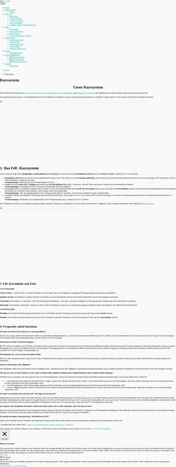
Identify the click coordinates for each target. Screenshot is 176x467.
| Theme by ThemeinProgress (37, 425)
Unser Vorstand (15, 18)
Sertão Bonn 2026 (16, 40)
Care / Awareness (16, 23)
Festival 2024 (15, 46)
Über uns (8, 14)
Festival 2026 (10, 38)
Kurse (7, 27)
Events (7, 51)
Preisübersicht (148, 204)
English (20, 59)
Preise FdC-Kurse (16, 31)
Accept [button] (94, 429)
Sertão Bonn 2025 (16, 44)
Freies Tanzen (15, 33)
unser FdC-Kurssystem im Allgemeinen (40, 93)
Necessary (7, 457)
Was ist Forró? (10, 10)
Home (7, 8)
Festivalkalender (16, 53)
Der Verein (14, 16)
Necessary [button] (4, 455)
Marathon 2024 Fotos (18, 49)
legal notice (14, 66)
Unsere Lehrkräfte (16, 21)
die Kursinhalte (65, 93)
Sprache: (8, 55)
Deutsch (21, 57)
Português (23, 62)
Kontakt (8, 64)
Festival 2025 (15, 42)
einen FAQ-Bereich (86, 93)
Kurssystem (14, 29)
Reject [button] (99, 429)
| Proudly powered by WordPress (60, 425)
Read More (106, 429)
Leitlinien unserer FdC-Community (23, 25)
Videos (12, 12)
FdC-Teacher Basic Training (20, 36)
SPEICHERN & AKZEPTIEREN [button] (13, 466)
